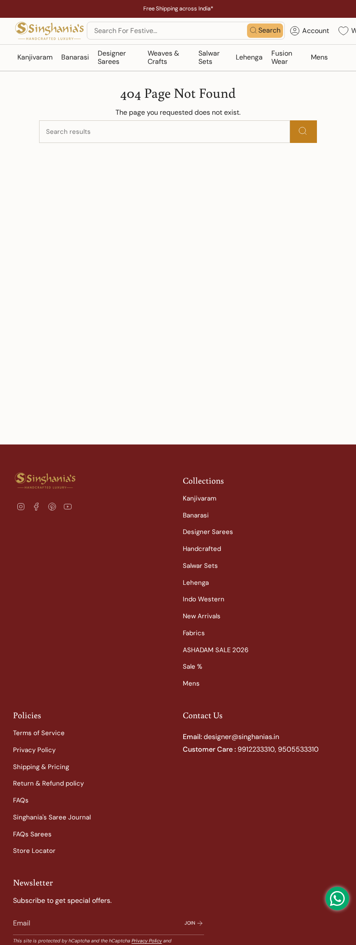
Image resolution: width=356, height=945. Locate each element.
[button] (35, 58)
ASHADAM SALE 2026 (215, 650)
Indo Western (203, 599)
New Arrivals (202, 616)
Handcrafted (202, 548)
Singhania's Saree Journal (52, 817)
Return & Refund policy (48, 783)
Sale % (192, 666)
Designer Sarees (208, 531)
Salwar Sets (200, 565)
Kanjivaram (199, 498)
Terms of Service (39, 733)
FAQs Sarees (32, 834)
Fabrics (194, 633)
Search (269, 30)
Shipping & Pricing (41, 767)
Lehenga (196, 582)
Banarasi (196, 515)
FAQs (21, 800)
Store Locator (34, 850)
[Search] (303, 131)
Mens (191, 683)
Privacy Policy (34, 750)
